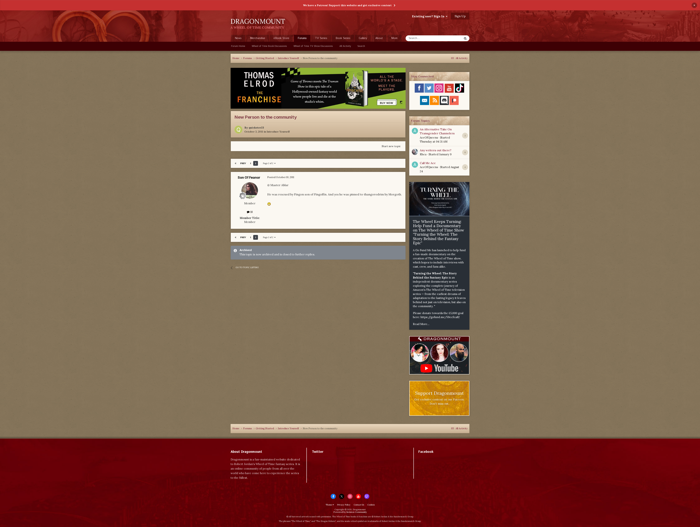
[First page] (235, 163)
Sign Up (460, 16)
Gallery (363, 38)
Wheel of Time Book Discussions (269, 46)
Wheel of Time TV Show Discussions (313, 46)
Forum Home (238, 46)
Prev (243, 163)
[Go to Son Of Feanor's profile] (250, 190)
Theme (329, 504)
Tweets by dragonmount (328, 458)
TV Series (321, 38)
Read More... (421, 324)
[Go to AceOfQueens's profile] (415, 131)
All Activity (345, 46)
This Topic (451, 38)
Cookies (371, 504)
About (379, 38)
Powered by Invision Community (350, 512)
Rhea (423, 154)
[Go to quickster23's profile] (238, 130)
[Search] (465, 38)
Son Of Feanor (249, 177)
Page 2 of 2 (268, 163)
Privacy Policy (343, 504)
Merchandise (257, 38)
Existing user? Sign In (429, 16)
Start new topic (391, 146)
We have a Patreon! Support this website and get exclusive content (347, 5)
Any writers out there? (435, 150)
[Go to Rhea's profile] (415, 152)
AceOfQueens (429, 137)
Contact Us (359, 504)
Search (361, 46)
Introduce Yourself (278, 131)
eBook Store (281, 38)
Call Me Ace (428, 163)
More (394, 38)
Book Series (343, 38)
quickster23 (256, 127)
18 (251, 212)
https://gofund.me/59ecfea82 (440, 317)
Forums (302, 38)
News (238, 38)
